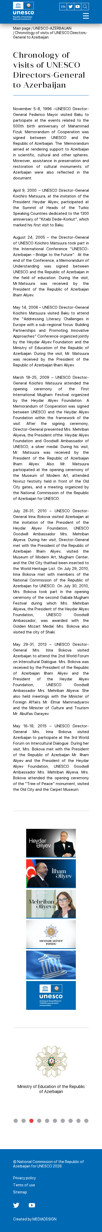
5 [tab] (47, 1121)
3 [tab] (31, 1121)
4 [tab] (39, 1121)
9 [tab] (78, 1121)
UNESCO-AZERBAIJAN (52, 28)
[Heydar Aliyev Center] (51, 843)
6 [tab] (55, 1121)
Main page (22, 28)
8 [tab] (71, 1121)
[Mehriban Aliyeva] (51, 904)
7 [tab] (63, 1121)
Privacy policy (24, 1178)
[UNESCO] (51, 965)
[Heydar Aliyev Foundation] (51, 934)
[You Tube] (32, 1207)
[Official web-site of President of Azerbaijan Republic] (51, 873)
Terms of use (24, 1185)
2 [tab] (23, 1121)
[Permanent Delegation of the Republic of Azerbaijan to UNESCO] (51, 995)
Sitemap (20, 1192)
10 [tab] (86, 1121)
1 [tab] (16, 1121)
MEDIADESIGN (44, 1219)
